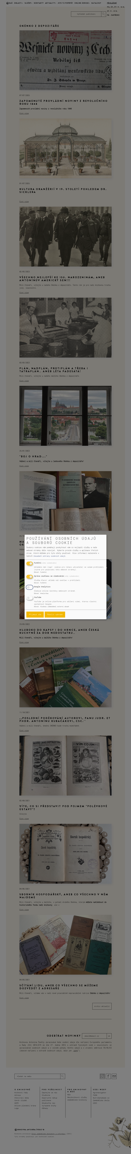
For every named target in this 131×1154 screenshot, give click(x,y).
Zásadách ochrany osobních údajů (49, 556)
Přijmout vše (35, 614)
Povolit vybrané (55, 614)
